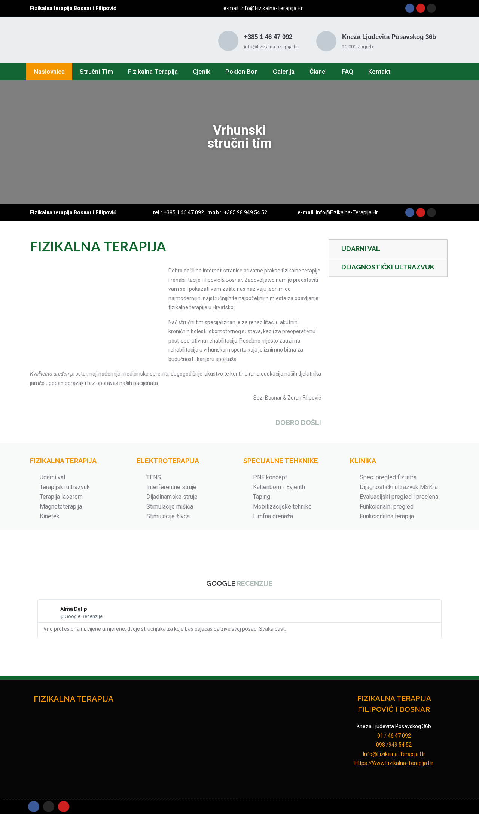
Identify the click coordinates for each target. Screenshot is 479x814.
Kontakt (379, 71)
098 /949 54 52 (394, 745)
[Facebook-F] (33, 806)
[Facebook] (409, 8)
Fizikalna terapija (153, 71)
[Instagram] (431, 8)
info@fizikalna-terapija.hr (271, 8)
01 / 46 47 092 (394, 736)
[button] (7, 142)
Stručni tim (96, 71)
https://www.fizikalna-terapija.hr (393, 763)
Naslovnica (49, 71)
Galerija (284, 71)
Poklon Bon (241, 71)
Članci (318, 71)
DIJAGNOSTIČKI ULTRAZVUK (387, 267)
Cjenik (201, 71)
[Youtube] (420, 8)
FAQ (347, 71)
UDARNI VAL (360, 249)
